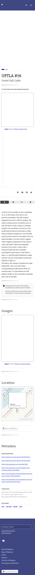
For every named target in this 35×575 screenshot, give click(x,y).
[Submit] (31, 526)
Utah (20, 506)
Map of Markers (7, 552)
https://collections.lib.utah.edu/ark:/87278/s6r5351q (16, 457)
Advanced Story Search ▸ (8, 531)
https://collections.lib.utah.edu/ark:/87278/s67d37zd (16, 460)
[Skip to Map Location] (22, 202)
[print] (18, 192)
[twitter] (31, 192)
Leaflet (20, 419)
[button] (26, 5)
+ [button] (4, 390)
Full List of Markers (8, 560)
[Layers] (30, 390)
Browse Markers (7, 549)
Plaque (6, 129)
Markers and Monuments (20, 129)
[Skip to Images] (13, 202)
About (4, 555)
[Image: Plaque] (17, 338)
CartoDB (30, 419)
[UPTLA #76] (17, 411)
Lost (6, 69)
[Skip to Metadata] (30, 202)
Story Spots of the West (10, 563)
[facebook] (27, 192)
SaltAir (15, 506)
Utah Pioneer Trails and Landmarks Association (16, 89)
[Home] (6, 5)
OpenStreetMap (25, 419)
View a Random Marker (11, 571)
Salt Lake (9, 506)
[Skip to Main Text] (4, 202)
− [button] (4, 392)
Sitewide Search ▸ (6, 533)
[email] (22, 192)
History (4, 558)
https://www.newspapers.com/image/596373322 (15, 464)
